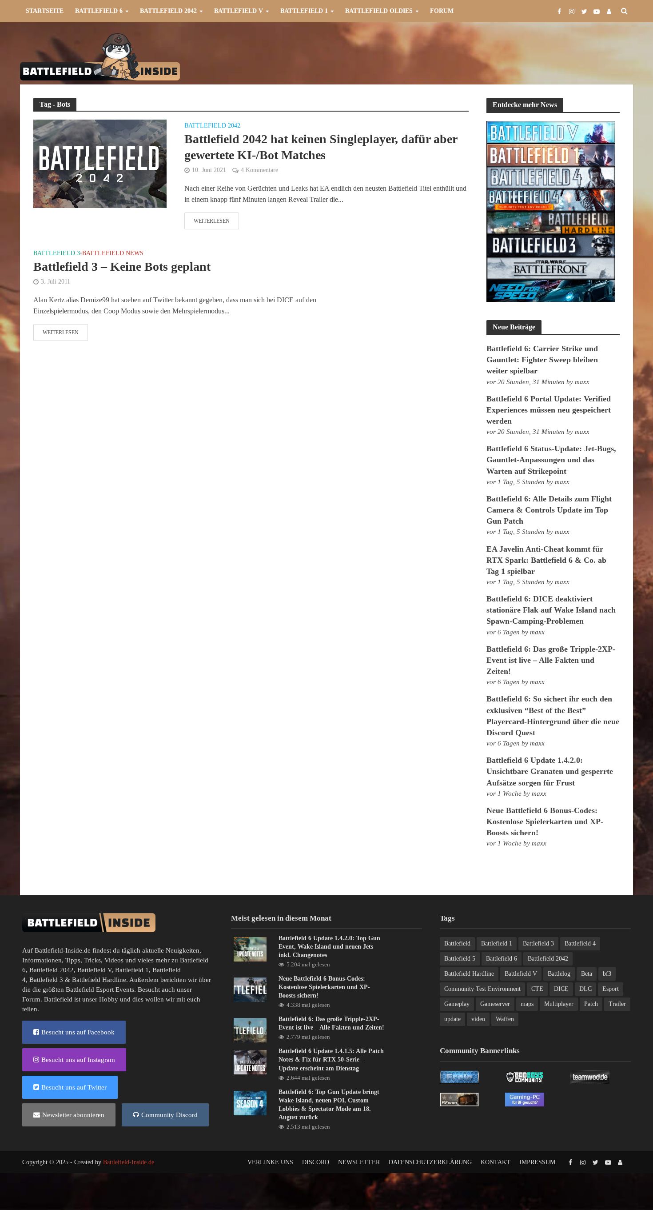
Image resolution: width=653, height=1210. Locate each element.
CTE (537, 989)
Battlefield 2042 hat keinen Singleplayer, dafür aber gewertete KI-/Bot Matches (320, 147)
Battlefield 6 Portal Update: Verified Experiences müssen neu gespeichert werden (548, 409)
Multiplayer (558, 1004)
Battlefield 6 (99, 11)
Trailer (617, 1004)
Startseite (45, 11)
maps (527, 1004)
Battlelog (559, 973)
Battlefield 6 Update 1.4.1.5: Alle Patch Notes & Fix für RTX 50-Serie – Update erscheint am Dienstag (331, 1059)
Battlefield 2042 (168, 11)
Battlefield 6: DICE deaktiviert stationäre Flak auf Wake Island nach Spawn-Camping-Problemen (551, 609)
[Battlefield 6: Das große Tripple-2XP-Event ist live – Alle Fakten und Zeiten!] (250, 1029)
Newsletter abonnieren (73, 1114)
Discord (315, 1162)
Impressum (537, 1162)
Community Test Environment (482, 989)
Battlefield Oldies (379, 11)
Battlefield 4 (580, 943)
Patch (591, 1004)
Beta (586, 973)
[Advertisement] (471, 56)
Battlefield (457, 943)
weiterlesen (212, 221)
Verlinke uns (270, 1162)
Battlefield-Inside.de (128, 1162)
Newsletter (359, 1162)
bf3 (607, 973)
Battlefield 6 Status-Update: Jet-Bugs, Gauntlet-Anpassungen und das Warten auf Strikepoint (551, 459)
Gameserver (495, 1004)
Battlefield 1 (304, 11)
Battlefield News (112, 253)
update (452, 1019)
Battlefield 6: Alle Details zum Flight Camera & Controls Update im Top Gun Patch (549, 509)
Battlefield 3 (56, 253)
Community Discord (169, 1114)
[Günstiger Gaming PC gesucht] (524, 1098)
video (478, 1019)
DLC (585, 989)
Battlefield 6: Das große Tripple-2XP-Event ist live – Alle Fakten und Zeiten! (550, 660)
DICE (561, 989)
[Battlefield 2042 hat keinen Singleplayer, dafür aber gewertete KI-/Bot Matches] (100, 163)
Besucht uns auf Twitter (74, 1087)
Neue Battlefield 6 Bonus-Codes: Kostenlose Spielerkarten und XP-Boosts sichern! (544, 821)
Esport (610, 989)
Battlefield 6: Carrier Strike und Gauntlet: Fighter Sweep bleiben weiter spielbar (542, 359)
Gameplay (457, 1004)
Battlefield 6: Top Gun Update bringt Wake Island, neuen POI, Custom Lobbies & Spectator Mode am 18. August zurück (329, 1105)
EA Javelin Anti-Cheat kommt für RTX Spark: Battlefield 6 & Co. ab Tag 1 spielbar (546, 560)
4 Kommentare (259, 170)
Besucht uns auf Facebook (78, 1032)
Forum (442, 11)
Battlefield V (238, 11)
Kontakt (495, 1162)
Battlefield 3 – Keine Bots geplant (122, 266)
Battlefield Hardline (99, 979)
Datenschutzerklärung (430, 1162)
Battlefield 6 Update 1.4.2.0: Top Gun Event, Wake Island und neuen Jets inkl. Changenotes (329, 946)
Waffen (505, 1019)
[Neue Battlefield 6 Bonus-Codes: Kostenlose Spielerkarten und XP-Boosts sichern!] (250, 989)
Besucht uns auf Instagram (78, 1059)
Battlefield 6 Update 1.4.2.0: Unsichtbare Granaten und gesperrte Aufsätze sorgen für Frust (549, 771)
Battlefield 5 (459, 958)
